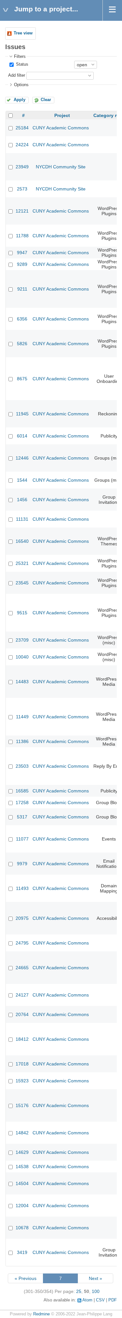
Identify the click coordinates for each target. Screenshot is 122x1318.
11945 (22, 413)
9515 (22, 612)
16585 (22, 790)
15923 (22, 1080)
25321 (22, 563)
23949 (22, 166)
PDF (112, 1300)
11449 (22, 716)
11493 (22, 888)
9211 (22, 289)
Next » (95, 1278)
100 (96, 1291)
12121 (22, 211)
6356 (22, 318)
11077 (22, 839)
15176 (22, 1105)
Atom (87, 1300)
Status (21, 64)
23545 (22, 582)
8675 (22, 378)
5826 (22, 343)
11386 (22, 741)
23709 (22, 640)
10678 (22, 1227)
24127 (22, 995)
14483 (22, 681)
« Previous (25, 1278)
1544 (22, 480)
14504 (22, 1183)
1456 (22, 499)
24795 (22, 943)
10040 (22, 656)
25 (78, 1291)
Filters (20, 56)
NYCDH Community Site (61, 166)
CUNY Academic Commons (61, 127)
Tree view (23, 33)
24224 (22, 144)
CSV (100, 1300)
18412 (22, 1039)
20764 (22, 1014)
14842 (22, 1132)
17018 (22, 1063)
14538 (22, 1166)
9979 (22, 863)
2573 (22, 188)
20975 (22, 918)
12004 (22, 1205)
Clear (46, 100)
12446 (22, 458)
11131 (22, 519)
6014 (22, 435)
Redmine (41, 1314)
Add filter (16, 75)
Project (62, 115)
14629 (22, 1152)
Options (21, 85)
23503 (22, 766)
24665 (22, 967)
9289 (22, 264)
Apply (19, 100)
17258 (22, 802)
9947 (22, 252)
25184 (22, 127)
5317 (22, 816)
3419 (22, 1252)
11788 (22, 235)
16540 (22, 541)
